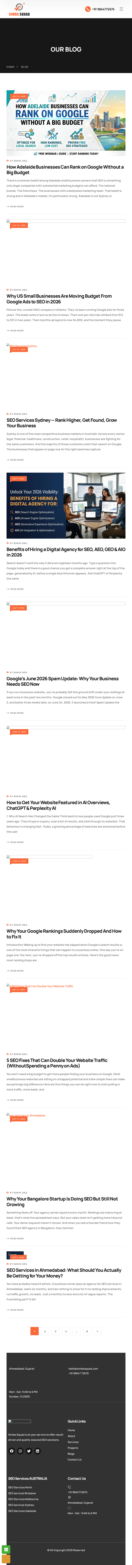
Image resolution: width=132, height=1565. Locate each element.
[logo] (19, 9)
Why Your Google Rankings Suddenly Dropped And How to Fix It (64, 934)
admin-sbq (20, 160)
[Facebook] (11, 1451)
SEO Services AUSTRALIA (27, 1478)
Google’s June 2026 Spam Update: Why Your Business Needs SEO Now (62, 681)
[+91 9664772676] (88, 9)
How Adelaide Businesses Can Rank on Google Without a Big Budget (65, 169)
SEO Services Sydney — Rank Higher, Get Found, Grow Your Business (62, 423)
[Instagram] (20, 1451)
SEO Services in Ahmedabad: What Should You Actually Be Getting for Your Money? (64, 1273)
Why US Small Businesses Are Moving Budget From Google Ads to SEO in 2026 (59, 299)
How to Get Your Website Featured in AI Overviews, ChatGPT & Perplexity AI (58, 805)
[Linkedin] (37, 1451)
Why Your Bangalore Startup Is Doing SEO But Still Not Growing (62, 1201)
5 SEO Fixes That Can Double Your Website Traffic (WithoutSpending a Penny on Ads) (57, 1063)
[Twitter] (28, 1451)
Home (10, 66)
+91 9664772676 (103, 9)
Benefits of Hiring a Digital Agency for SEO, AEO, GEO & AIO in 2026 (66, 552)
